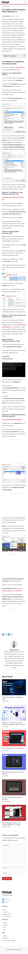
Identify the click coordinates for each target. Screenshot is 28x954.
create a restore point (16, 67)
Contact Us (6, 912)
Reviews (5, 925)
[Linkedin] (9, 635)
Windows (8, 6)
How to (5, 923)
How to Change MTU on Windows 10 (13, 748)
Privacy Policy (7, 916)
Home (3, 6)
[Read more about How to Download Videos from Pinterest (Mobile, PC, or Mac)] (14, 812)
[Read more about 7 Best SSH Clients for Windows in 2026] (14, 687)
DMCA (5, 936)
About (4, 909)
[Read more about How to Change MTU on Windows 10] (14, 738)
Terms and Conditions (9, 940)
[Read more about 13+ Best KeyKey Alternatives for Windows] (14, 787)
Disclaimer (6, 938)
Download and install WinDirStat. (12, 419)
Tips (4, 927)
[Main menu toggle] (25, 2)
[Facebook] (3, 635)
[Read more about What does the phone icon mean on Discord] (14, 761)
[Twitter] (6, 635)
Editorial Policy (7, 914)
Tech (4, 929)
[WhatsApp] (12, 635)
